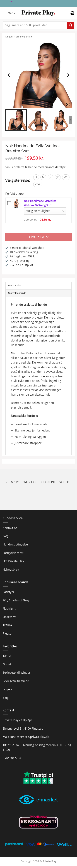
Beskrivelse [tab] (14, 285)
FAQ (5, 536)
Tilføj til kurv (38, 237)
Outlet (7, 664)
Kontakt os (10, 528)
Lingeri (9, 36)
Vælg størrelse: (17, 180)
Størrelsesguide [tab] (17, 293)
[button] (9, 12)
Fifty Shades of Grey (16, 600)
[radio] (36, 177)
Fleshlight (9, 609)
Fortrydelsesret (13, 553)
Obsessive (9, 617)
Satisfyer (8, 592)
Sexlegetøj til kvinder (16, 673)
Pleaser (8, 633)
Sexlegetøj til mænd (16, 681)
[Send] (70, 25)
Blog (6, 698)
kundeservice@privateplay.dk (29, 737)
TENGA (7, 625)
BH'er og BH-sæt (24, 36)
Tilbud (7, 656)
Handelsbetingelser (16, 544)
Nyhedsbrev (11, 569)
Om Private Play (13, 561)
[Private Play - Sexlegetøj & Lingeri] (38, 13)
